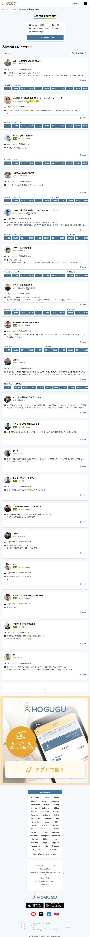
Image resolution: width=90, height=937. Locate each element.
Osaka (13, 9)
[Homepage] (8, 4)
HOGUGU (5, 9)
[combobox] (79, 53)
